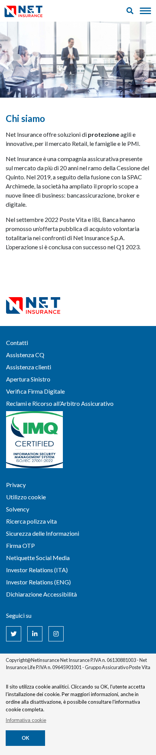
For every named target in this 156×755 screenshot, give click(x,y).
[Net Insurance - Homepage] (23, 11)
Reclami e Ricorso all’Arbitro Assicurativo (60, 403)
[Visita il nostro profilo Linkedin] (34, 633)
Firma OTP (20, 545)
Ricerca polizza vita (31, 521)
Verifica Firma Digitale (35, 391)
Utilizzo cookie (26, 496)
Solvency (17, 509)
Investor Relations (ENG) (38, 582)
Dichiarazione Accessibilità (41, 594)
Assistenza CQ (25, 354)
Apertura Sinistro (28, 379)
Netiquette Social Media (38, 557)
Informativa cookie (26, 720)
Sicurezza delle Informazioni (42, 533)
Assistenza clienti (28, 366)
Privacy (16, 484)
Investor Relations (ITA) (37, 569)
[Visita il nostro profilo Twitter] (13, 633)
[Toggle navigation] (145, 11)
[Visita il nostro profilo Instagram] (56, 633)
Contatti (17, 342)
